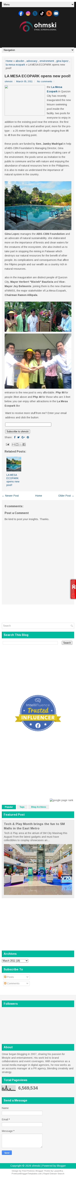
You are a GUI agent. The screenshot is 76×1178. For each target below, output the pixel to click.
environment (47, 60)
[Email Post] (7, 444)
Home (9, 60)
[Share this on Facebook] (14, 437)
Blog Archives (38, 807)
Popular (9, 807)
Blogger (61, 1165)
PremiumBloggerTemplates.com (27, 1173)
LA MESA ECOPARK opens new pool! (38, 76)
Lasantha (58, 1171)
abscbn (19, 60)
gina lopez (62, 60)
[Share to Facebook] (24, 444)
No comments (44, 81)
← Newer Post (10, 495)
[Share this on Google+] (23, 437)
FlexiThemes (28, 1171)
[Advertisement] (39, 38)
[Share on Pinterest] (28, 437)
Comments (13, 983)
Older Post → (66, 495)
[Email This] (13, 444)
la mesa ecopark (15, 64)
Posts (10, 977)
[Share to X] (20, 444)
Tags (22, 807)
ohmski (36, 1165)
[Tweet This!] (18, 437)
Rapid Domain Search (53, 1173)
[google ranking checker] (61, 800)
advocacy (31, 60)
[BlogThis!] (17, 444)
